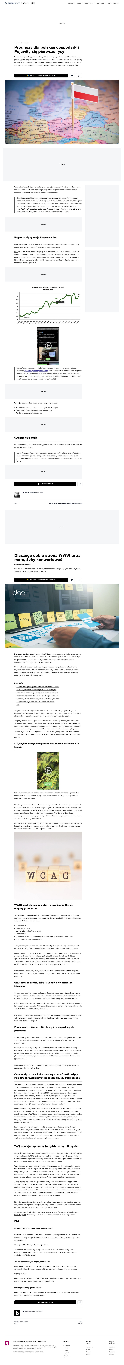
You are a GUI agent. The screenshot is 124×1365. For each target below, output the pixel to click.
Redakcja (65, 1348)
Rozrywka (89, 3)
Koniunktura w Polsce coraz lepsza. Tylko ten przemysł (37, 408)
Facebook (112, 1352)
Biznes (70, 3)
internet (79, 1324)
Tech (79, 3)
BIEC (16, 252)
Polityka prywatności (66, 1356)
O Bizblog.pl (66, 1345)
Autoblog (100, 3)
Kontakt (116, 3)
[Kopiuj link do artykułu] (79, 76)
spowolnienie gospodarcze (70, 503)
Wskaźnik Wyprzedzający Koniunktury (28, 187)
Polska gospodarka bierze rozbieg (29, 413)
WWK (80, 503)
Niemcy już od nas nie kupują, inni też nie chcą (34, 410)
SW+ (109, 3)
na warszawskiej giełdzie (40, 445)
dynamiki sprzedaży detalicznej (36, 371)
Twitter (111, 1349)
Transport (88, 1352)
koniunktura (56, 503)
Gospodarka (89, 1347)
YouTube (111, 1354)
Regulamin (66, 1353)
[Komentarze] (72, 76)
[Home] (25, 3)
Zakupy (88, 1354)
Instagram (112, 1347)
